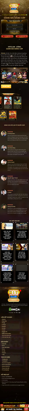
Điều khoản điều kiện (6, 335)
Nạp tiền (4, 326)
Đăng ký (4, 319)
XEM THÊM (6, 86)
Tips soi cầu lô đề (5, 368)
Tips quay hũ (4, 360)
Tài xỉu (3, 349)
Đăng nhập (4, 321)
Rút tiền (3, 328)
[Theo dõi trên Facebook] (9, 313)
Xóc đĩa (3, 350)
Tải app (3, 322)
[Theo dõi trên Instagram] (11, 313)
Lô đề (3, 354)
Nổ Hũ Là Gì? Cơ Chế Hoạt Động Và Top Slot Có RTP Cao (22, 255)
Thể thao (4, 352)
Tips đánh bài (5, 359)
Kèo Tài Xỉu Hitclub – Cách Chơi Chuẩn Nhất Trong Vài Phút (7, 235)
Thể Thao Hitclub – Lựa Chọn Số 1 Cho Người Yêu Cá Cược (22, 275)
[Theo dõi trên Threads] (18, 313)
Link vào (4, 324)
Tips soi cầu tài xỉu (6, 366)
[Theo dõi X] (14, 313)
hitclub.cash (23, 14)
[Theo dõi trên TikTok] (13, 313)
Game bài (4, 343)
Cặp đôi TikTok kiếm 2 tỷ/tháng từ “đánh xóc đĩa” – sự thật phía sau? (7, 256)
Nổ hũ (3, 345)
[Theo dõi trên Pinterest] (20, 313)
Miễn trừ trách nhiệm (6, 333)
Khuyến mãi (4, 331)
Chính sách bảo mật (6, 337)
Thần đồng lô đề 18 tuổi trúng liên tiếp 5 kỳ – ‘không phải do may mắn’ (7, 276)
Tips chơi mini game (6, 362)
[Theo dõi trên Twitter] (16, 313)
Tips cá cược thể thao (6, 364)
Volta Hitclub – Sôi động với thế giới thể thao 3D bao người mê (22, 234)
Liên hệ (3, 329)
